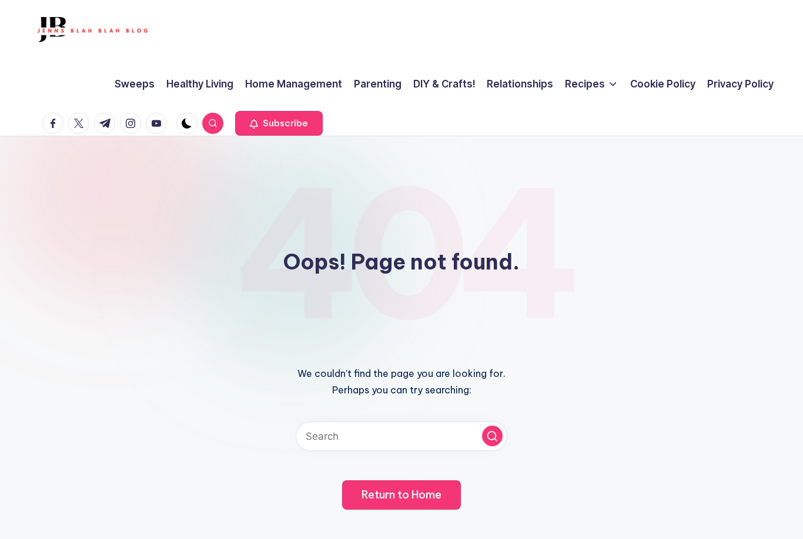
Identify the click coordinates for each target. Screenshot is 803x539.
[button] (279, 123)
